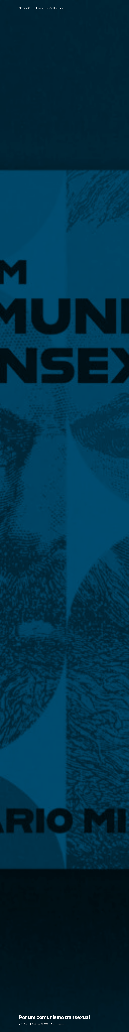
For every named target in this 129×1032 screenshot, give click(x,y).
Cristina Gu (25, 8)
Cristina (24, 1024)
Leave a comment (59, 1024)
